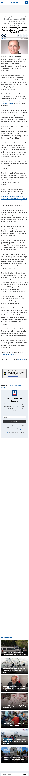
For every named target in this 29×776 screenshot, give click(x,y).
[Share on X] (21, 35)
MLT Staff (4, 38)
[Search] (23, 2)
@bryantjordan (21, 359)
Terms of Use (14, 430)
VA (14, 14)
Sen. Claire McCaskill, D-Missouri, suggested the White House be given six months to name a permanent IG (14, 198)
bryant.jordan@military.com (10, 354)
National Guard (8, 103)
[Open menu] (2, 2)
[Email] (24, 35)
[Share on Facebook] (18, 35)
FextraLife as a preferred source (16, 375)
